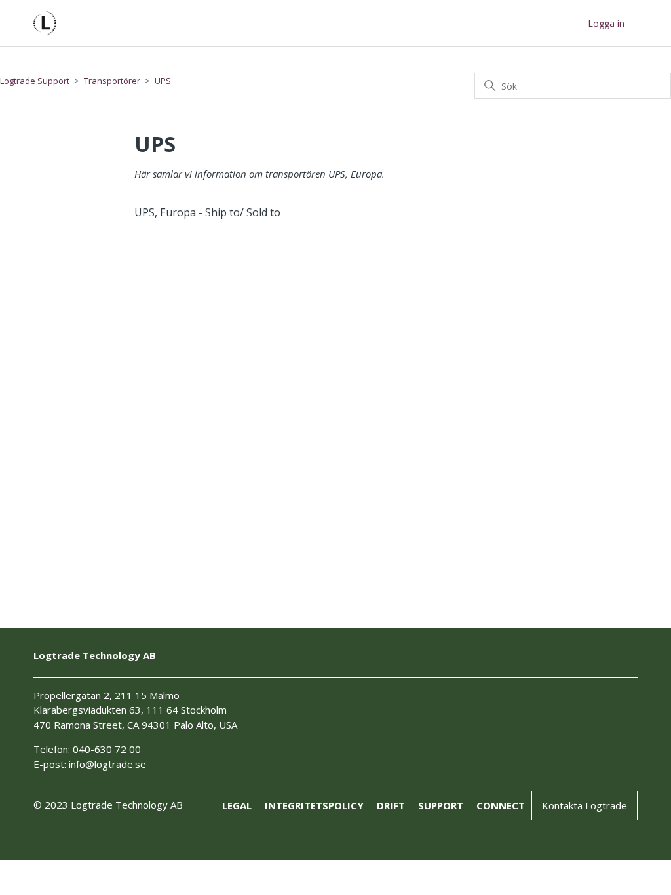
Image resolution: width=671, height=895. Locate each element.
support (440, 805)
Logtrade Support (34, 80)
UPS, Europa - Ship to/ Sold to (207, 212)
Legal (237, 805)
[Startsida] (44, 23)
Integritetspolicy (314, 805)
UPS (163, 80)
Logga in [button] (606, 23)
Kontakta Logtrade (584, 805)
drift (391, 805)
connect (500, 805)
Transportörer (112, 80)
